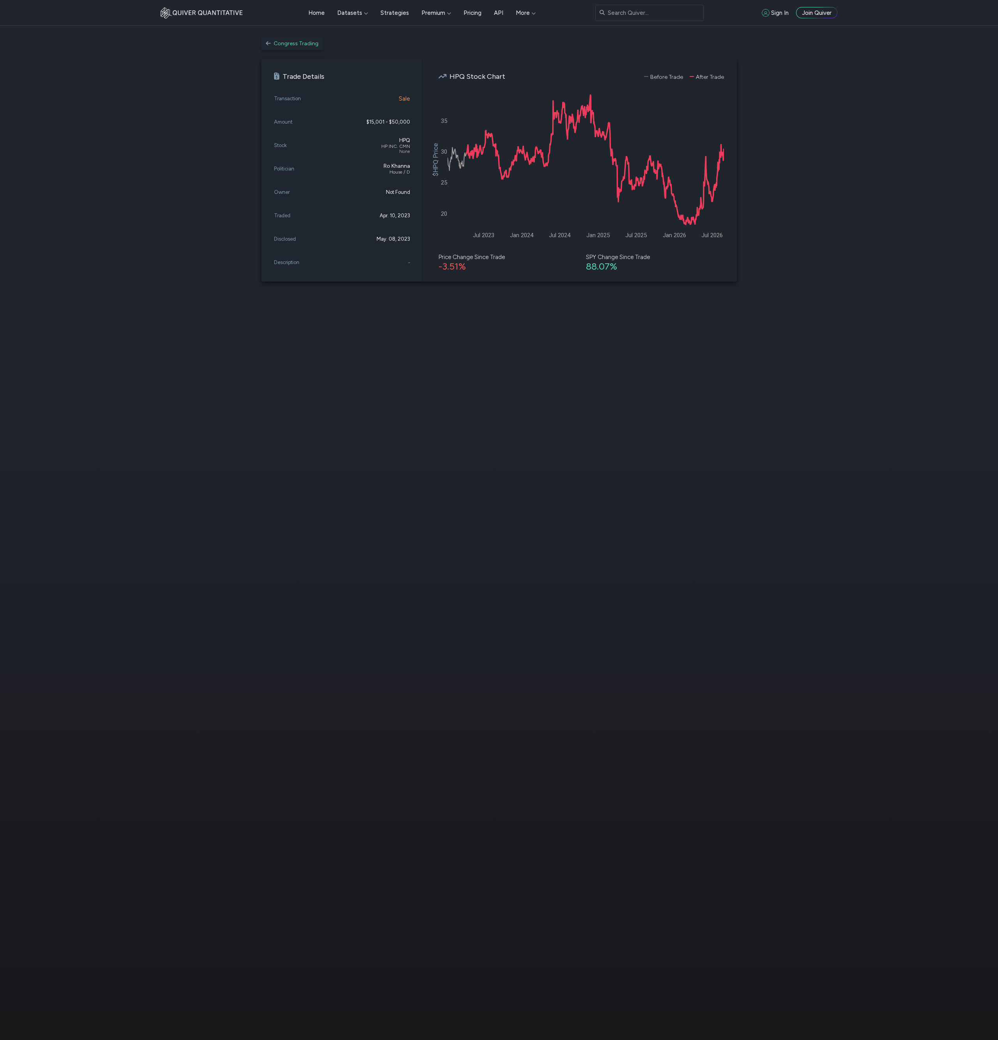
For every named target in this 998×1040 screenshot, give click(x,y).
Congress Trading (296, 43)
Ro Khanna (397, 166)
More (523, 12)
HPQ (404, 140)
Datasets (349, 12)
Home (316, 12)
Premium (433, 12)
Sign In (780, 12)
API (498, 12)
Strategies (394, 12)
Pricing (472, 12)
